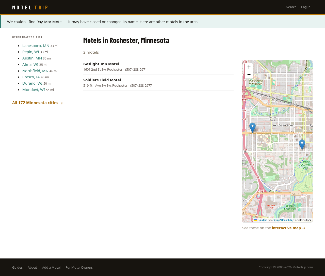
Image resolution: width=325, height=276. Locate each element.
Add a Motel (51, 267)
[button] (252, 127)
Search (291, 7)
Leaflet (262, 220)
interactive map (288, 227)
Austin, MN (32, 57)
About (32, 267)
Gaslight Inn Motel (101, 63)
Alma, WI (30, 64)
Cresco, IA (31, 76)
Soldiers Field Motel (102, 79)
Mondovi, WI (33, 89)
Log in (306, 7)
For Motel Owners (79, 267)
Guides (17, 267)
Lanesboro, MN (35, 45)
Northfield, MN (35, 70)
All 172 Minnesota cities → (37, 102)
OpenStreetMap (283, 220)
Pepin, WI (30, 51)
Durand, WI (32, 83)
